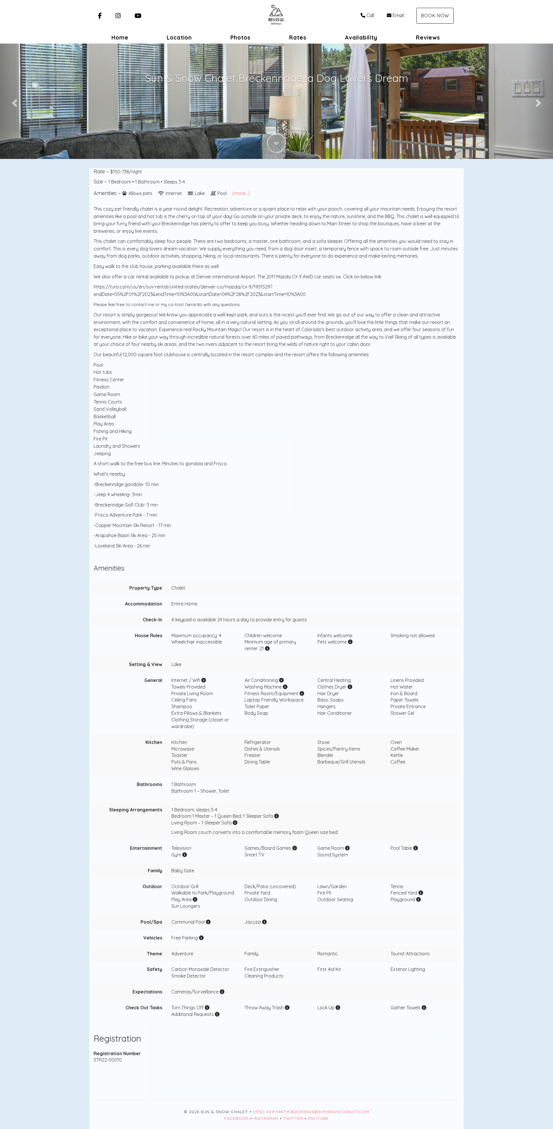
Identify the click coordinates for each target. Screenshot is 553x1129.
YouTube (318, 1118)
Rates (297, 37)
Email (398, 15)
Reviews (428, 37)
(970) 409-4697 (269, 1111)
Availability (361, 37)
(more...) (241, 193)
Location (179, 37)
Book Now (435, 15)
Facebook (236, 1118)
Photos (240, 37)
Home (119, 37)
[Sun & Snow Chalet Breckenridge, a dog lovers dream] (276, 15)
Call (370, 15)
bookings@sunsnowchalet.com (330, 1111)
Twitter (293, 1118)
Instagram (266, 1118)
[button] (14, 101)
